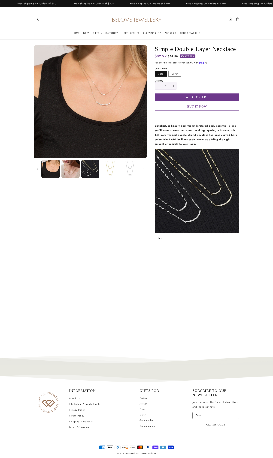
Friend (143, 409)
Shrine (153, 453)
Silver (175, 73)
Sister (143, 414)
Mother (143, 403)
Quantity (159, 80)
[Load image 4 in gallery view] (110, 169)
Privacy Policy (77, 410)
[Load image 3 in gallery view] (90, 169)
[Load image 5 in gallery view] (130, 169)
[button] (37, 19)
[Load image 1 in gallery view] (51, 169)
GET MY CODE (215, 424)
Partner (143, 398)
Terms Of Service (79, 427)
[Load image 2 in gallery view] (70, 169)
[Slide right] (143, 168)
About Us (74, 398)
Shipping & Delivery (81, 421)
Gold (160, 73)
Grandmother (147, 420)
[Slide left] (37, 168)
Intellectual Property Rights (84, 404)
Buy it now (197, 116)
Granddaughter (148, 426)
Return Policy (76, 415)
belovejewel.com (132, 453)
